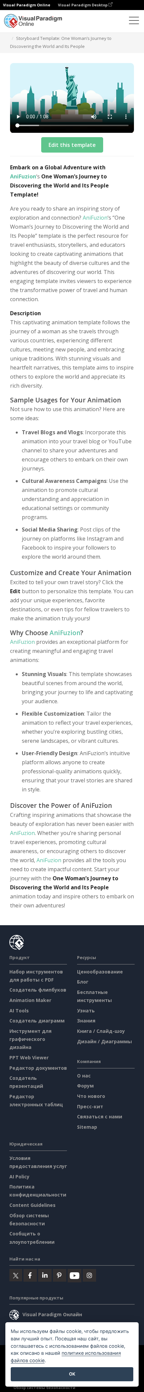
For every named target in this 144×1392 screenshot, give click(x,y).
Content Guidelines (32, 1205)
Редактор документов (38, 1068)
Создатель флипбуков (37, 990)
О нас (84, 1075)
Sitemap (87, 1127)
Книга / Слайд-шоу (101, 1031)
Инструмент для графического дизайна (30, 1039)
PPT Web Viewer (29, 1057)
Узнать (86, 1010)
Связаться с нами (99, 1116)
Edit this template (72, 145)
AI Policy (19, 1176)
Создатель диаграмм (37, 1020)
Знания (86, 1020)
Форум (85, 1085)
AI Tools (19, 1010)
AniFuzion (23, 176)
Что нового (91, 1096)
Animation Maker (30, 1000)
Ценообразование (100, 971)
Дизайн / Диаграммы (104, 1041)
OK (72, 1374)
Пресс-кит (90, 1106)
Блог (82, 982)
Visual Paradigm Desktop (83, 4)
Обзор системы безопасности (44, 1387)
